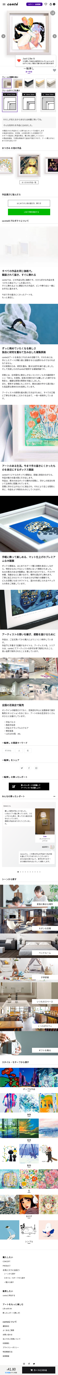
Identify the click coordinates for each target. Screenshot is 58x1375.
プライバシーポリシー (11, 1347)
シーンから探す (9, 1274)
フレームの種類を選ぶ (10, 77)
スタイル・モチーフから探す (14, 1278)
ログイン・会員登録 (34, 4)
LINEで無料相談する (31, 212)
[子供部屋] (29, 959)
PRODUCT (6, 1266)
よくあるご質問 (8, 1330)
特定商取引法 (7, 1352)
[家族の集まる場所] (29, 886)
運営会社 (6, 1326)
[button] (52, 13)
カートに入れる (40, 1370)
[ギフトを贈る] (29, 1032)
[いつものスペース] (29, 984)
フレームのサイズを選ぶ (11, 90)
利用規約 (6, 1343)
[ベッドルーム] (29, 935)
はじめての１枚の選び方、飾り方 (29, 203)
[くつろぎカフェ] (29, 1008)
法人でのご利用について (12, 1339)
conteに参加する (9, 1295)
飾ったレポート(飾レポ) (11, 1313)
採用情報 (6, 1356)
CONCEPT (6, 1261)
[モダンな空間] (29, 910)
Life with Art (7, 1308)
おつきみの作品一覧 (29, 182)
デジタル (8, 750)
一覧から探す (9, 1282)
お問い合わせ (7, 1334)
